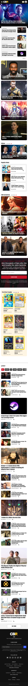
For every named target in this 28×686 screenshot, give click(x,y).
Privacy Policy (16, 282)
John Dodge (14, 171)
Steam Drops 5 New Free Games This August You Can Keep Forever (9, 55)
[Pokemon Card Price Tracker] (23, 2)
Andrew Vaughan (15, 594)
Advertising (19, 672)
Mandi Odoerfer (14, 444)
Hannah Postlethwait (15, 488)
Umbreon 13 (6, 350)
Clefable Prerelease (18, 350)
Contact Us (8, 672)
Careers (13, 672)
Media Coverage (17, 665)
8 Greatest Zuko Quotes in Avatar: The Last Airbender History (18, 442)
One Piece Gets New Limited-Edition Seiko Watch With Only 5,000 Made (17, 168)
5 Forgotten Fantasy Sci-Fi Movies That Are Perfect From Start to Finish (19, 534)
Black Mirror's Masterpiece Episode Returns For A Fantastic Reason (18, 434)
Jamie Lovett (4, 471)
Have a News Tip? (14, 674)
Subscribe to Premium (14, 667)
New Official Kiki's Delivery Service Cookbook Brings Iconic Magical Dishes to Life (19, 575)
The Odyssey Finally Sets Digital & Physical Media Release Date (13, 567)
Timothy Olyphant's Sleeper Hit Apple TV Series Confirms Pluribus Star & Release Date (17, 186)
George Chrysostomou (15, 585)
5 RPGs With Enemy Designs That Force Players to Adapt (18, 592)
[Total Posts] (23, 170)
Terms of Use (9, 282)
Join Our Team (7, 664)
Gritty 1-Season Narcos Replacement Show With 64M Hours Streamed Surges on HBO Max (13, 617)
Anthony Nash (14, 544)
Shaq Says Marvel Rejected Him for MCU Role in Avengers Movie (9, 31)
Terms (9, 679)
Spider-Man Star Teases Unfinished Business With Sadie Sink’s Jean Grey (18, 177)
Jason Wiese (14, 435)
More (24, 58)
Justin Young (14, 496)
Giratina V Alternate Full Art (20, 329)
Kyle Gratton (4, 419)
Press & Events (9, 665)
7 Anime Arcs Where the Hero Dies (11, 517)
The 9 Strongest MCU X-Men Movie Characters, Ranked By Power (18, 584)
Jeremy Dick (14, 189)
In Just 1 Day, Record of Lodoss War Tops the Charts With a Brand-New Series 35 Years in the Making (8, 40)
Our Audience (15, 664)
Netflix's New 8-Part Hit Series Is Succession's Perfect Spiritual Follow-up (9, 47)
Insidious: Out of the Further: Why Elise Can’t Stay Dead (10, 157)
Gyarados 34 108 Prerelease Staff (10, 308)
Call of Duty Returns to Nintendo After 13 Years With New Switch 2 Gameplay (18, 425)
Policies (18, 679)
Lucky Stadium (17, 308)
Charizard (5, 329)
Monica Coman (4, 569)
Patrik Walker (14, 180)
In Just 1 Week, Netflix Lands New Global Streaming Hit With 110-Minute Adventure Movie (19, 542)
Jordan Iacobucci (15, 394)
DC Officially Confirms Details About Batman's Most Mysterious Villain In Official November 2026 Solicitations (18, 525)
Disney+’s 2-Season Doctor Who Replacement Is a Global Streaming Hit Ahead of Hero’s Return (12, 467)
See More (8, 143)
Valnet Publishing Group (16, 638)
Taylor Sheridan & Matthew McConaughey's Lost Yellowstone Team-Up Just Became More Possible (18, 485)
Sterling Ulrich (14, 479)
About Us (21, 664)
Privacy (13, 679)
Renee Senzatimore (15, 386)
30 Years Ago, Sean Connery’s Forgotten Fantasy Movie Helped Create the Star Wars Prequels (19, 494)
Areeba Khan (4, 519)
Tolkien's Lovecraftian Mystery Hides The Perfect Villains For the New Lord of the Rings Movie (18, 477)
